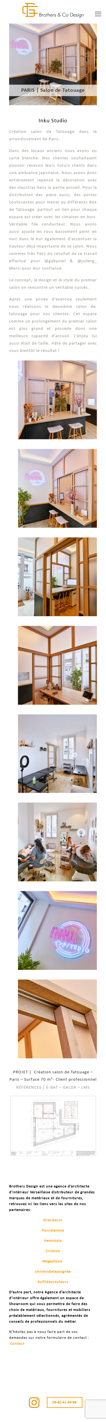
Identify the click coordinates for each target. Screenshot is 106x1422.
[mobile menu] (98, 15)
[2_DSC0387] (57, 753)
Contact (17, 1344)
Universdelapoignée (53, 1272)
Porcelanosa (53, 1230)
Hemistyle (53, 1241)
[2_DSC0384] (57, 665)
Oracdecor (53, 1220)
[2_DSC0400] (57, 842)
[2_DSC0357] (57, 399)
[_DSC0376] (57, 1019)
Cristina (53, 1251)
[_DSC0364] (57, 488)
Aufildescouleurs (52, 1282)
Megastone (52, 1261)
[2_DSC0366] (57, 576)
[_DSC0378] (57, 930)
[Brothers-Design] (53, 10)
